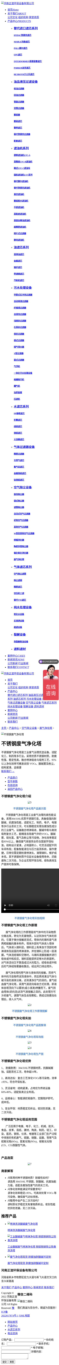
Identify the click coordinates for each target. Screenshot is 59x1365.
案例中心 (16, 655)
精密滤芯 (18, 587)
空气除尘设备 (33, 702)
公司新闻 (13, 663)
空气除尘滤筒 (20, 574)
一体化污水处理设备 (23, 373)
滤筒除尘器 (19, 507)
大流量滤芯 (19, 439)
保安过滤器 (19, 334)
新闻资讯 (16, 659)
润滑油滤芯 (19, 254)
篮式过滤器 (19, 360)
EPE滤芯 (18, 55)
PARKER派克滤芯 (22, 68)
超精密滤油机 (20, 227)
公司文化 (13, 17)
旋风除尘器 (19, 494)
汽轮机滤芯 (19, 280)
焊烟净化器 (19, 540)
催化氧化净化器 (21, 553)
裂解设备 (28, 706)
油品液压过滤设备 (38, 695)
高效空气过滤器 (21, 527)
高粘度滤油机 (20, 214)
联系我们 (18, 667)
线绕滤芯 (18, 426)
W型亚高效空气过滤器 (24, 533)
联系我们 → (7, 771)
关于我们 (17, 13)
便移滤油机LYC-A (22, 155)
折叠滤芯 (18, 420)
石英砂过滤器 (20, 327)
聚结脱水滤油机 (21, 201)
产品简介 (13, 777)
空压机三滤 (19, 593)
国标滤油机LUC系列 (23, 175)
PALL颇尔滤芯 (20, 48)
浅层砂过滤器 (20, 321)
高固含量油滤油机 (22, 220)
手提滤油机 (19, 207)
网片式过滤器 (20, 233)
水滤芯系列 (14, 1329)
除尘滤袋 (18, 580)
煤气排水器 (19, 347)
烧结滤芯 (18, 433)
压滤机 (17, 399)
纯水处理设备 (15, 706)
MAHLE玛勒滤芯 (22, 42)
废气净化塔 (19, 559)
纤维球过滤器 (20, 308)
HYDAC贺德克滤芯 (22, 35)
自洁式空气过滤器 (22, 514)
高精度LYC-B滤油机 (23, 162)
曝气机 (17, 386)
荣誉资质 (34, 17)
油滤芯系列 (19, 699)
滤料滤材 (39, 706)
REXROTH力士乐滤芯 (24, 74)
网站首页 (13, 1322)
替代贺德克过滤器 (22, 134)
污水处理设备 (34, 699)
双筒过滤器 (19, 108)
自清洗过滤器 (20, 314)
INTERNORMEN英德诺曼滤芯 (28, 61)
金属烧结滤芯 (20, 473)
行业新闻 (23, 663)
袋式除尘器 (19, 501)
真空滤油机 (19, 194)
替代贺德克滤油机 (22, 188)
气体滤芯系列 (49, 702)
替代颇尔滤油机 (21, 181)
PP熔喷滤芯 (19, 413)
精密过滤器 (19, 454)
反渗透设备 (19, 621)
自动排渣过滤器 (21, 301)
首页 (13, 9)
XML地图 (24, 1315)
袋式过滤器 (19, 340)
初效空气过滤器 (21, 520)
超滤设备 (18, 627)
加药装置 (18, 392)
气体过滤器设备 (16, 702)
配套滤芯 (18, 141)
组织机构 (23, 17)
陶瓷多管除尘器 (21, 546)
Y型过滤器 (18, 353)
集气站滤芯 (19, 467)
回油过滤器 (19, 95)
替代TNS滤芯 (20, 600)
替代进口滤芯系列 (18, 695)
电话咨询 (13, 1333)
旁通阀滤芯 (19, 274)
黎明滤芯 (18, 128)
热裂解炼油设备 (21, 642)
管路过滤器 (19, 102)
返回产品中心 (15, 789)
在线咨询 (13, 785)
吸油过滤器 (19, 88)
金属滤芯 (18, 261)
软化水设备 (19, 614)
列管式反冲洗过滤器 (23, 295)
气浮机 (17, 366)
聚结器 (17, 115)
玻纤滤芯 (18, 267)
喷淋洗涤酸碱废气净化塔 (21, 1230)
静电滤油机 (19, 240)
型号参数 (13, 781)
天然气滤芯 (19, 460)
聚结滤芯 (18, 121)
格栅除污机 (19, 379)
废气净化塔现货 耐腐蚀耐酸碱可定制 (28, 1263)
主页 (4, 728)
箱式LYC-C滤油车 (22, 168)
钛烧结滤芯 (19, 480)
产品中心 (19, 21)
